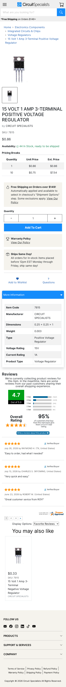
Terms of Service (16, 668)
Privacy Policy (34, 668)
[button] (4, 4)
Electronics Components (30, 27)
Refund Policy (50, 668)
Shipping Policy (33, 672)
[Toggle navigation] (4, 4)
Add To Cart (33, 227)
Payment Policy (51, 672)
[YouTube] (35, 626)
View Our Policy (20, 242)
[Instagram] (18, 626)
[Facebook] (12, 626)
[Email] (6, 626)
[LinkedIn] (24, 626)
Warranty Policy (16, 672)
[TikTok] (29, 626)
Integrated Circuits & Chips (24, 31)
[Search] (61, 12)
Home (7, 27)
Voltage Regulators (19, 35)
